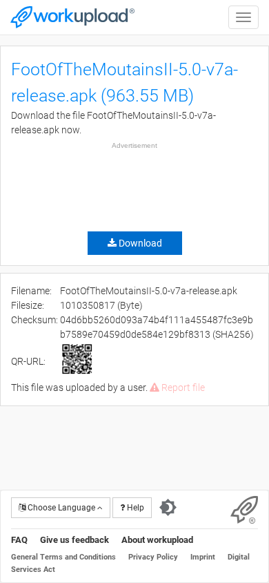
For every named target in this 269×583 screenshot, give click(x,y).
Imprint (202, 557)
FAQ (19, 540)
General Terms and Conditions (63, 557)
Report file (182, 387)
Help (134, 508)
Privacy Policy (153, 557)
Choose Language (61, 508)
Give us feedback (74, 540)
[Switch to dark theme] (168, 507)
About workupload (157, 540)
